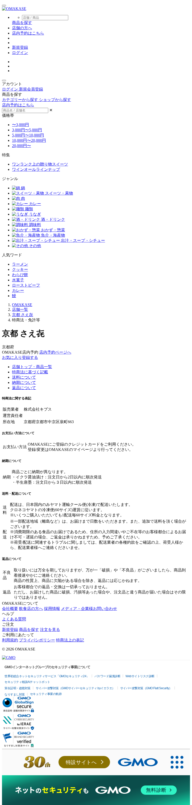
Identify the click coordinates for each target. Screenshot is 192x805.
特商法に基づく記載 (30, 372)
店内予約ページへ (55, 352)
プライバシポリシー (37, 640)
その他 (34, 246)
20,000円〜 (21, 146)
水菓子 (18, 280)
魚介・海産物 (52, 235)
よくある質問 (14, 619)
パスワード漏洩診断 (107, 676)
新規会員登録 (31, 89)
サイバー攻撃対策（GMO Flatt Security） (146, 688)
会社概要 (10, 608)
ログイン (20, 53)
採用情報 (52, 608)
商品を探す (29, 629)
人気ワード (12, 255)
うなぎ (34, 214)
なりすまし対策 (14, 694)
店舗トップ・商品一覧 (32, 367)
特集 (6, 155)
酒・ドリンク (52, 219)
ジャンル (10, 179)
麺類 (28, 209)
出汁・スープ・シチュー (82, 240)
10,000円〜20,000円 (29, 140)
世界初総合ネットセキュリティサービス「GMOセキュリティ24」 (46, 676)
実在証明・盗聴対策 (17, 688)
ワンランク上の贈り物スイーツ (40, 164)
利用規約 (10, 640)
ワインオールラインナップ (36, 169)
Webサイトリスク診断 (140, 676)
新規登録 (20, 47)
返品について (24, 388)
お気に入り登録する (20, 357)
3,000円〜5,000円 (27, 130)
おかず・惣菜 (52, 230)
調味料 (34, 225)
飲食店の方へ (31, 608)
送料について (24, 377)
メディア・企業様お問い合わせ (89, 608)
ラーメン (20, 264)
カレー (34, 204)
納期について (24, 382)
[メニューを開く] (4, 5)
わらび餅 (20, 275)
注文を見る (50, 629)
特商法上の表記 (70, 640)
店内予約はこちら (28, 33)
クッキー (20, 269)
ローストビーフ (26, 285)
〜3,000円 (20, 125)
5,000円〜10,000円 (28, 135)
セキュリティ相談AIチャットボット (27, 682)
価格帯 (8, 115)
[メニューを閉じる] (4, 80)
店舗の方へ (22, 28)
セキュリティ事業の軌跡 (46, 694)
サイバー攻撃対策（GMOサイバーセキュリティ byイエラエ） (75, 688)
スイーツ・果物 (58, 193)
